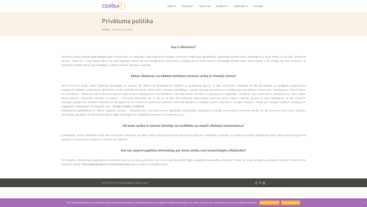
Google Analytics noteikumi (128, 106)
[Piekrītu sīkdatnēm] (363, 202)
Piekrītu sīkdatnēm (269, 202)
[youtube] (263, 183)
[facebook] (260, 183)
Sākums (171, 6)
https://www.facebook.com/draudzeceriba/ (105, 164)
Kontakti (258, 6)
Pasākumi (222, 6)
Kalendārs (240, 6)
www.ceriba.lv (98, 56)
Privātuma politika (290, 202)
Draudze (187, 6)
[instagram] (256, 183)
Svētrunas (205, 6)
